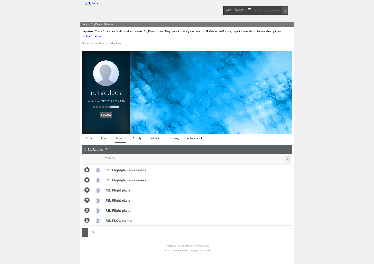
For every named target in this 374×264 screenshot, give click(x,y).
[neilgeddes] (98, 169)
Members (99, 43)
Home (85, 43)
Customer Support (92, 36)
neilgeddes (115, 43)
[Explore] (249, 9)
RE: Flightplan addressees (125, 170)
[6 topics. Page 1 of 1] (92, 232)
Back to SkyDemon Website (97, 24)
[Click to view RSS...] (107, 149)
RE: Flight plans (117, 190)
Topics (110, 158)
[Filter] (287, 159)
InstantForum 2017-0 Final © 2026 (193, 246)
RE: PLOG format (118, 221)
